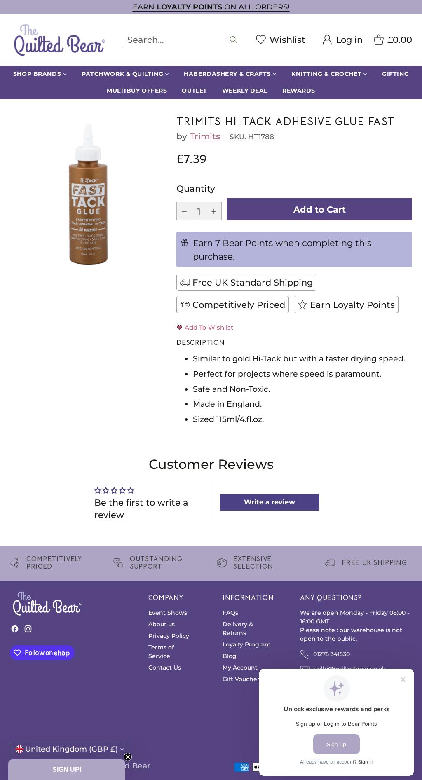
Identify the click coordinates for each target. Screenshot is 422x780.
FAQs (230, 612)
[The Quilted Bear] (59, 40)
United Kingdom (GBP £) (71, 749)
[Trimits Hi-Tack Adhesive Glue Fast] (88, 194)
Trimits (205, 136)
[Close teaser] (128, 757)
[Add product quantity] (213, 211)
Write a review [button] (269, 502)
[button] (66, 769)
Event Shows (167, 612)
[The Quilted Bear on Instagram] (28, 630)
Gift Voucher (241, 679)
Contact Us (164, 667)
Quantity (195, 188)
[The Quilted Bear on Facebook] (15, 630)
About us (161, 624)
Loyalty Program (247, 644)
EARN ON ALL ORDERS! (211, 7)
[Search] (233, 39)
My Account (240, 667)
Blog (230, 656)
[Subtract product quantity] (184, 211)
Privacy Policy (168, 635)
